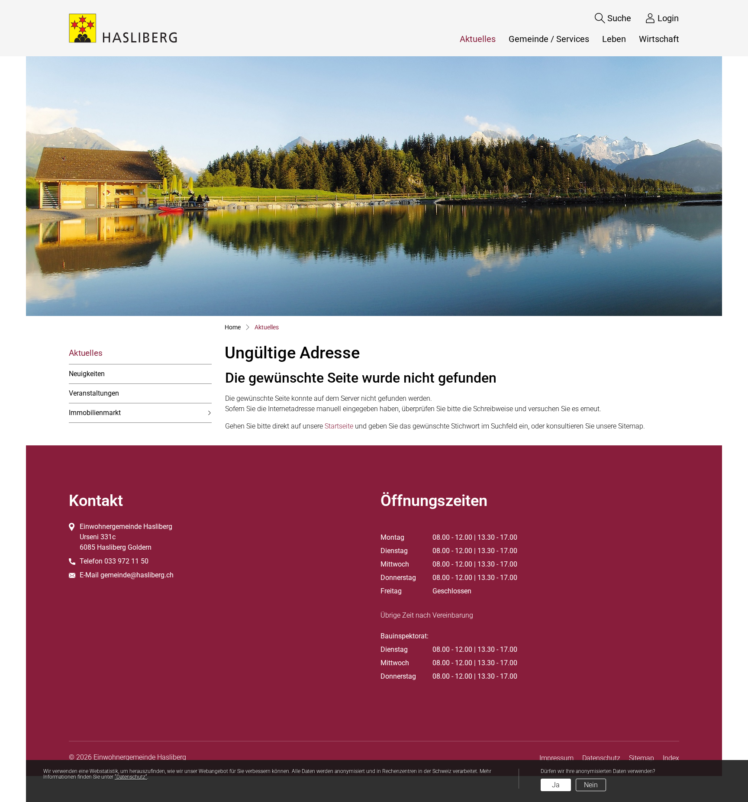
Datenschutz (601, 758)
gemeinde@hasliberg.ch (137, 575)
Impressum (556, 758)
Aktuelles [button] (481, 39)
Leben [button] (614, 39)
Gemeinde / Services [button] (549, 39)
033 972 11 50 (126, 561)
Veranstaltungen (94, 393)
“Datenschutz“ (131, 777)
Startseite (339, 426)
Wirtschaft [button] (659, 39)
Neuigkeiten (87, 374)
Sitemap (641, 758)
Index (671, 758)
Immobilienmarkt (95, 413)
